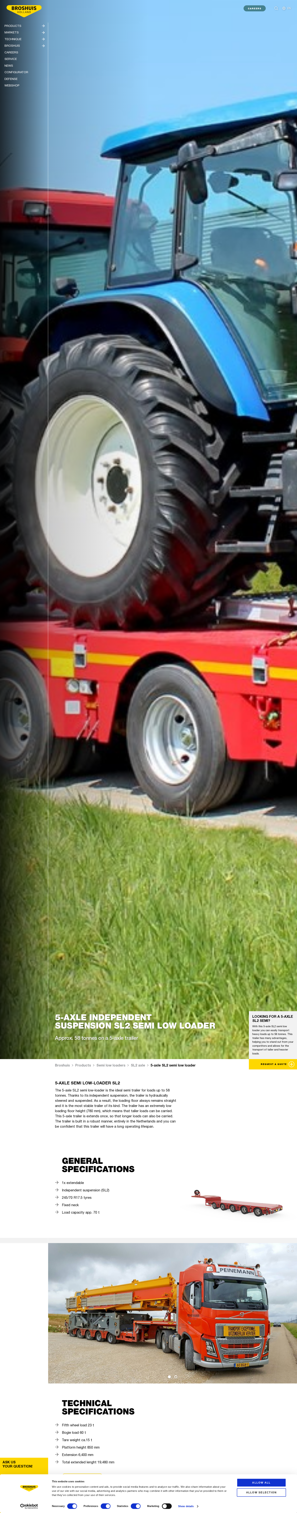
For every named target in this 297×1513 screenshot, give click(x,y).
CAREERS (254, 8)
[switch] (106, 1506)
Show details (186, 1506)
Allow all (261, 1482)
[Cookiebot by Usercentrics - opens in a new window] (29, 1506)
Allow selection (261, 1492)
